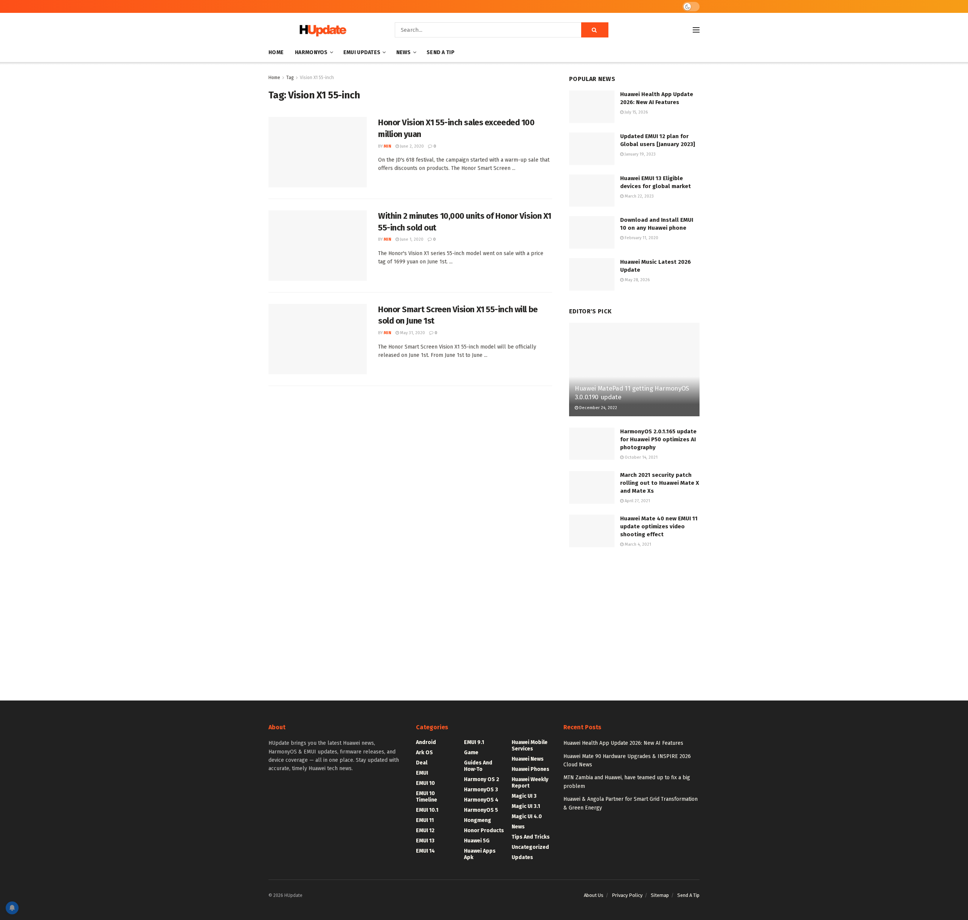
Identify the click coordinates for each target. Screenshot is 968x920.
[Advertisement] (634, 617)
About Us (593, 895)
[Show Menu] (696, 30)
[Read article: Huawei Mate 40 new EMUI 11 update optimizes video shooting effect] (591, 531)
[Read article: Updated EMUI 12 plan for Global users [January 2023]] (591, 148)
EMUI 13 (425, 840)
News (403, 52)
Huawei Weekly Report (530, 782)
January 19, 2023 (640, 154)
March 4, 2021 (637, 544)
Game (471, 752)
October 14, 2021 (641, 457)
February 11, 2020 (641, 237)
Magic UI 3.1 (526, 806)
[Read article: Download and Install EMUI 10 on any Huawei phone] (591, 232)
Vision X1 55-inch (317, 77)
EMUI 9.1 (474, 742)
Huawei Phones (530, 769)
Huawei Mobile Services (530, 745)
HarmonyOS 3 (481, 789)
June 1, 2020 (411, 239)
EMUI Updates (361, 52)
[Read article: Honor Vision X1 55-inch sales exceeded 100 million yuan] (317, 152)
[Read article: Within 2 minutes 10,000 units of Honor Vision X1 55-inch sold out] (317, 245)
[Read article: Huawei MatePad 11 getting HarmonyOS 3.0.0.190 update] (634, 369)
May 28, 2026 (637, 279)
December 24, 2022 (597, 407)
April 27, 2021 (637, 500)
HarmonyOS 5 (481, 810)
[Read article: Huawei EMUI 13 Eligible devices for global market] (591, 190)
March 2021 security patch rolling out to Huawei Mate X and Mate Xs (659, 483)
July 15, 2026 (636, 112)
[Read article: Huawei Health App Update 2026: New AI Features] (591, 106)
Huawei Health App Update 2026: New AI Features (623, 743)
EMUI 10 (425, 783)
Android (426, 742)
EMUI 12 (425, 830)
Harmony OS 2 (481, 779)
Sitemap (660, 895)
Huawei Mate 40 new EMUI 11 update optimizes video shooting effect (659, 526)
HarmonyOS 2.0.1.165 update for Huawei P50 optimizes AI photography (658, 439)
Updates (522, 857)
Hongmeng (477, 820)
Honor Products (484, 830)
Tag (290, 77)
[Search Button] (594, 29)
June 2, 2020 (411, 146)
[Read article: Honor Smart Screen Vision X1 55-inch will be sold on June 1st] (317, 339)
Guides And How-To (478, 766)
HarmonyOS (311, 52)
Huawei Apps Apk (480, 854)
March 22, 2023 (639, 196)
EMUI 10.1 (427, 810)
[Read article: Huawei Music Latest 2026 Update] (591, 274)
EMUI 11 (425, 820)
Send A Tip (441, 52)
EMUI (422, 773)
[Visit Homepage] (321, 30)
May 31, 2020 (412, 332)
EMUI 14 (425, 851)
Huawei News (528, 759)
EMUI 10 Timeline (426, 796)
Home (276, 52)
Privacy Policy (627, 895)
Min (387, 146)
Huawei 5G (477, 840)
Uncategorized (530, 847)
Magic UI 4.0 (527, 816)
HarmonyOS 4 (481, 800)
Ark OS (424, 752)
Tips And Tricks (531, 837)
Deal (421, 763)
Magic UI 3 (524, 796)
